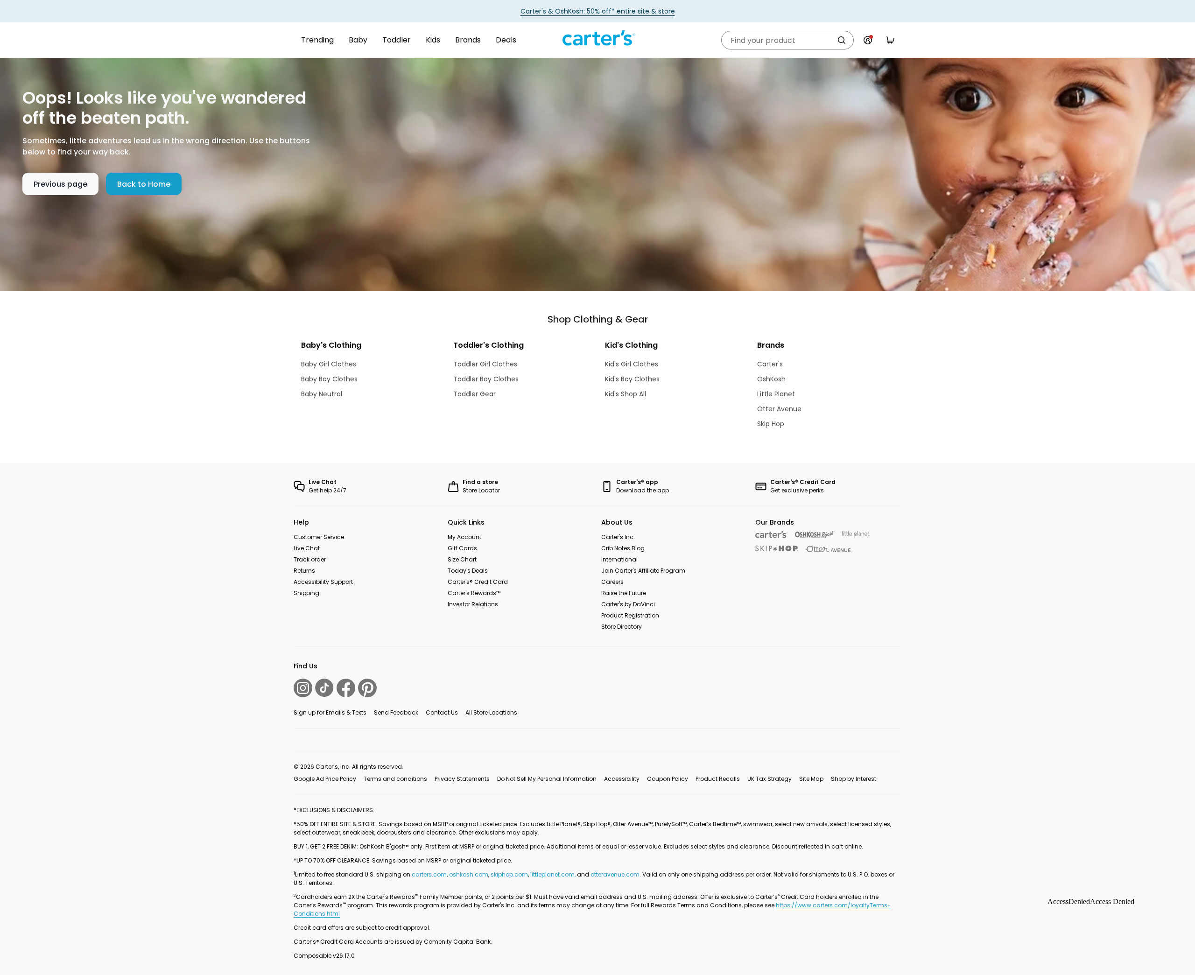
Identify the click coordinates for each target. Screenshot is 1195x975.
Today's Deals (468, 571)
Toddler (396, 40)
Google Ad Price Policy (325, 779)
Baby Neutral (321, 394)
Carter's (770, 364)
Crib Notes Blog (623, 548)
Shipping (306, 593)
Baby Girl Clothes (328, 364)
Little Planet (776, 394)
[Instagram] (303, 688)
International (619, 559)
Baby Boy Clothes (329, 379)
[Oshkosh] (815, 534)
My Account (464, 537)
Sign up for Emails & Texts (330, 712)
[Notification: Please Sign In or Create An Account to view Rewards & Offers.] (868, 40)
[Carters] (771, 534)
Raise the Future (623, 593)
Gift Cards (462, 548)
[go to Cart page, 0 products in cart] (890, 40)
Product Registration (630, 615)
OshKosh (771, 379)
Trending (317, 40)
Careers (612, 582)
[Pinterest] (367, 688)
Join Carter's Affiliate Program (643, 571)
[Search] (841, 40)
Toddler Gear (474, 394)
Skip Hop (770, 423)
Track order (310, 559)
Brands (468, 40)
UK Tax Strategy (769, 779)
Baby (358, 40)
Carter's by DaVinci (628, 604)
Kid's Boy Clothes (632, 379)
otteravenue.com (615, 874)
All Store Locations (491, 712)
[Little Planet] (856, 534)
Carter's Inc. (618, 537)
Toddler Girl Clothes (485, 364)
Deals (506, 40)
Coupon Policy (667, 779)
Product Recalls (718, 779)
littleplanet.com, (553, 874)
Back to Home (143, 184)
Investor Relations (473, 604)
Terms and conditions (395, 779)
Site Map (811, 779)
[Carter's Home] (597, 38)
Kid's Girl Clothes (631, 364)
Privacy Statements (462, 779)
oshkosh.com (468, 874)
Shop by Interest (853, 779)
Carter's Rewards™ (474, 593)
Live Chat (307, 548)
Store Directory (621, 627)
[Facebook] (346, 688)
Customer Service (319, 537)
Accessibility (622, 779)
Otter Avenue (779, 409)
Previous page (60, 184)
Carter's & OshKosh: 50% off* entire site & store (597, 11)
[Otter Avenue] (829, 549)
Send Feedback (396, 712)
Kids (433, 40)
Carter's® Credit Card (478, 582)
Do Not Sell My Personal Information (547, 779)
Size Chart (462, 559)
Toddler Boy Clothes (486, 379)
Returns (304, 571)
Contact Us (442, 712)
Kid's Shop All (625, 394)
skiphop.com (509, 874)
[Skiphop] (776, 548)
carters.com (429, 874)
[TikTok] (324, 688)
